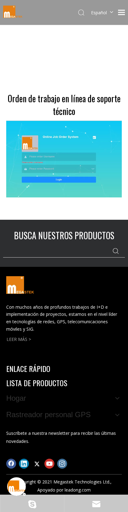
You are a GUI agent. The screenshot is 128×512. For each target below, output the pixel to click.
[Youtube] (49, 464)
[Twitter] (37, 464)
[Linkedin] (24, 464)
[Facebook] (11, 464)
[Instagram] (62, 464)
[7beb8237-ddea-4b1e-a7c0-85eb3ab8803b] (64, 159)
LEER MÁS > (19, 339)
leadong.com (78, 490)
